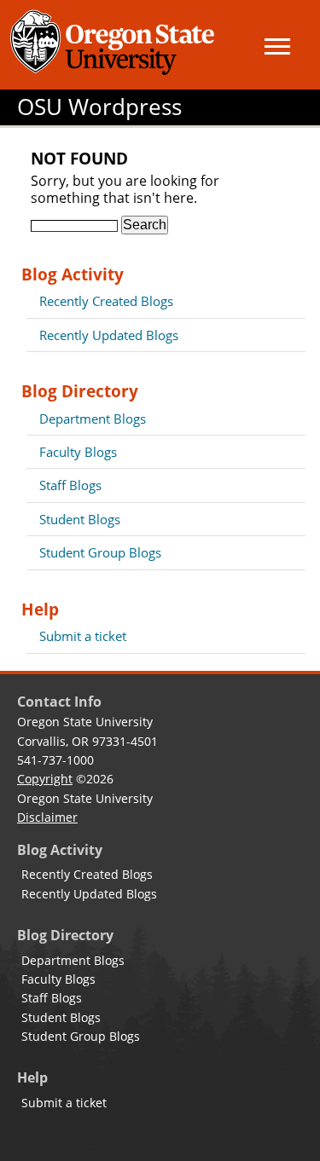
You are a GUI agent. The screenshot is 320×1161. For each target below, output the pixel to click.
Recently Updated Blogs (108, 335)
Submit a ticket (82, 635)
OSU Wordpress (99, 107)
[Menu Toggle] (277, 46)
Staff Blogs (70, 485)
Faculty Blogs (78, 451)
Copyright (45, 779)
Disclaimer (47, 817)
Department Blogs (92, 418)
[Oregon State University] (115, 45)
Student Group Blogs (100, 552)
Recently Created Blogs (106, 300)
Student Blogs (79, 519)
